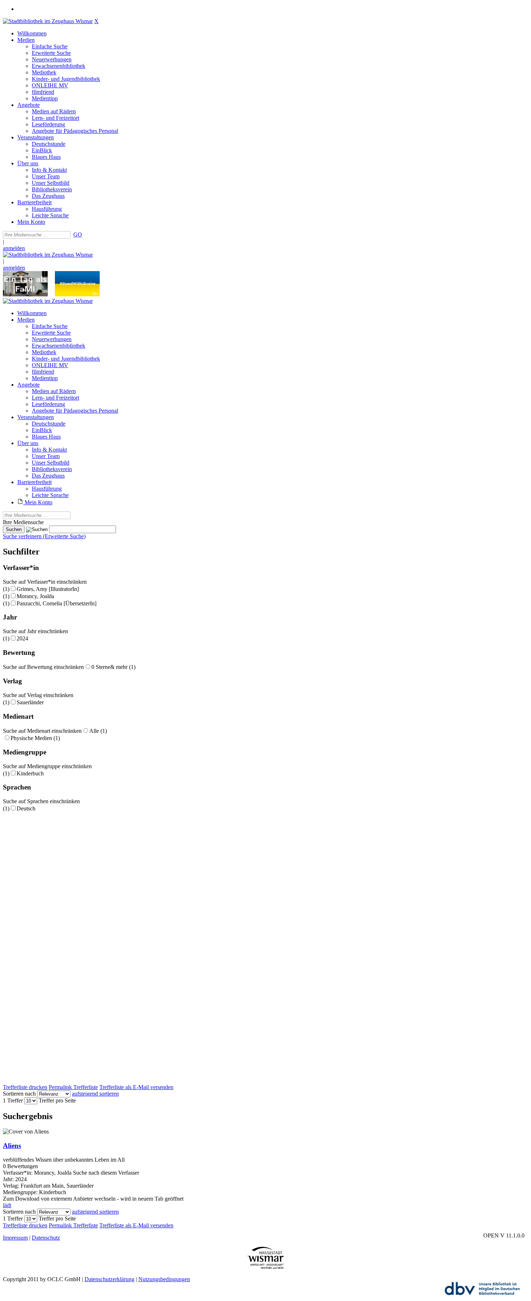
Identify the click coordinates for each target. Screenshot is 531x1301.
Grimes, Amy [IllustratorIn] (48, 589)
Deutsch (26, 808)
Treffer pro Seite (57, 1100)
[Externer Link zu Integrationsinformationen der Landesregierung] (77, 294)
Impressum (15, 1238)
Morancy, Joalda (35, 596)
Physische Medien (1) (35, 738)
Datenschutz (46, 1238)
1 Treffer (13, 1100)
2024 (22, 638)
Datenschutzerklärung (109, 1279)
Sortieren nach (19, 1094)
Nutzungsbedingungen (164, 1279)
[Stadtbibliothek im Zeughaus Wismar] (48, 21)
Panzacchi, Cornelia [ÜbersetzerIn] (56, 603)
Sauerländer (30, 702)
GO (77, 234)
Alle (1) (98, 731)
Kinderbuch (30, 773)
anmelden (14, 248)
